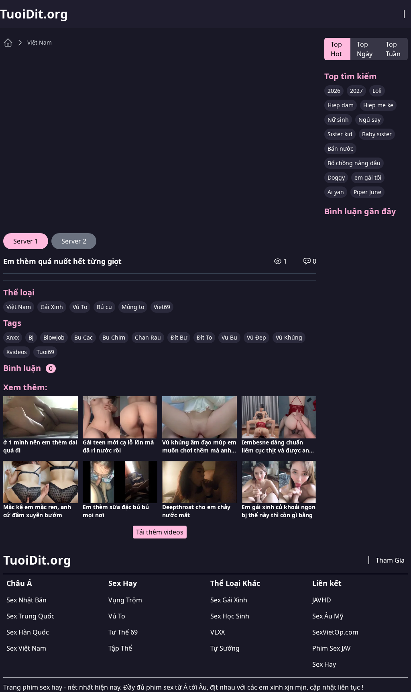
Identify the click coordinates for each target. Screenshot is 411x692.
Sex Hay (122, 583)
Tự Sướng (225, 648)
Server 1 (25, 241)
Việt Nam (39, 42)
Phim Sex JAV (331, 648)
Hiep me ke (378, 105)
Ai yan (336, 192)
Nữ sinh (338, 119)
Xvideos (16, 352)
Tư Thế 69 (123, 632)
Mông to (133, 307)
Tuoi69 (45, 352)
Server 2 (73, 241)
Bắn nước (340, 148)
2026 (334, 90)
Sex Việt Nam (26, 648)
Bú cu (104, 307)
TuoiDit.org (34, 14)
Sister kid (340, 134)
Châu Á (19, 583)
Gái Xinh (52, 307)
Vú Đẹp (256, 337)
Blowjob (54, 337)
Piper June (367, 192)
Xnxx (12, 337)
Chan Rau (148, 337)
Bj (31, 337)
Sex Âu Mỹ (327, 616)
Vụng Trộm (125, 600)
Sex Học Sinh (229, 616)
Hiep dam (341, 105)
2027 (356, 90)
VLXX (217, 632)
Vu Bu (229, 337)
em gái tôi (367, 177)
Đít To (204, 337)
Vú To (80, 307)
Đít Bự (179, 337)
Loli (377, 90)
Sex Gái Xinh (228, 600)
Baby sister (377, 134)
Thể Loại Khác (235, 583)
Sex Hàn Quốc (27, 632)
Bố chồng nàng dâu (354, 163)
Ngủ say (369, 119)
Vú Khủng (289, 337)
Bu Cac (83, 337)
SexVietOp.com (335, 632)
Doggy (336, 177)
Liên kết (327, 583)
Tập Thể (120, 648)
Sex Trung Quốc (30, 616)
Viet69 (162, 307)
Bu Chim (113, 337)
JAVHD (321, 600)
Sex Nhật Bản (26, 600)
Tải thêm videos (159, 532)
